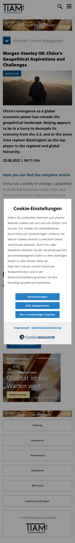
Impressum (21, 328)
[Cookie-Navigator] (37, 338)
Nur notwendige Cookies (37, 314)
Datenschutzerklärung (46, 328)
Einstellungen (38, 296)
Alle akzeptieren (37, 305)
